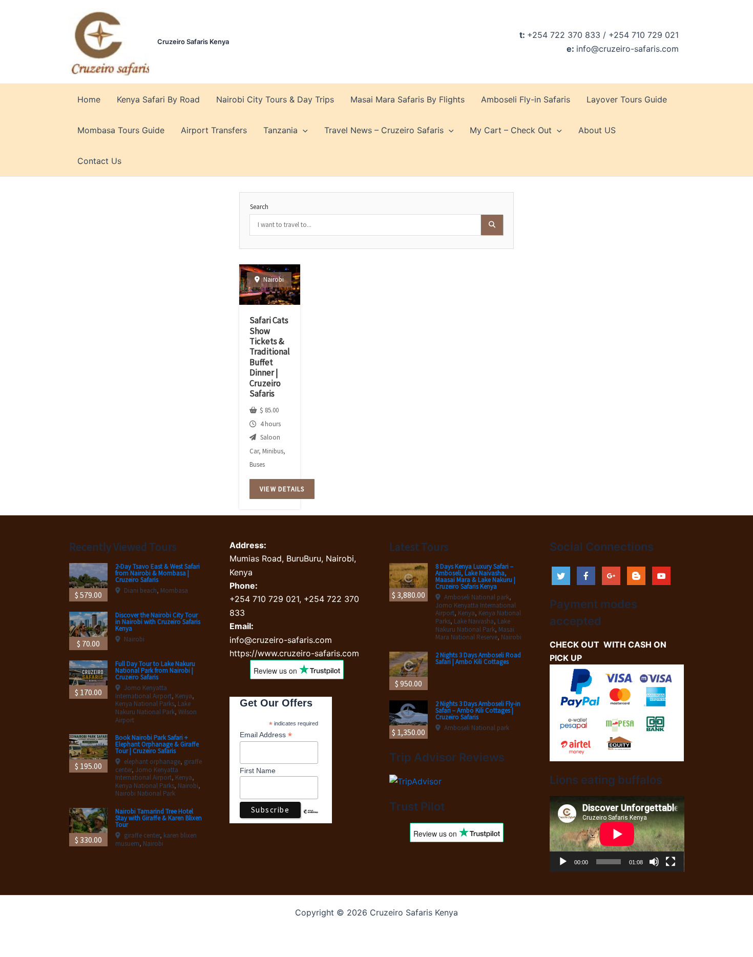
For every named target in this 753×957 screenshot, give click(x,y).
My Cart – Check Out (511, 130)
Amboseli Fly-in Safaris (525, 99)
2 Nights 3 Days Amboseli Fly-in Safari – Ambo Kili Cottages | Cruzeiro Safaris (477, 710)
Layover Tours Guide (627, 99)
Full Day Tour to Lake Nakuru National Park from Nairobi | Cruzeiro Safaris (155, 670)
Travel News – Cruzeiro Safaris (384, 130)
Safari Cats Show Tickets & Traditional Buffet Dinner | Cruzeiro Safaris (269, 357)
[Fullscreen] (670, 862)
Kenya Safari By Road (158, 99)
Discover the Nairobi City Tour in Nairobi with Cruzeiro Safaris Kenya (157, 622)
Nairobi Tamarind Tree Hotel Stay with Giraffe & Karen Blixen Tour (158, 818)
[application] (617, 834)
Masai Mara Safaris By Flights (407, 99)
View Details (282, 489)
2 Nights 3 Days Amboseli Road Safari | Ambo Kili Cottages (478, 658)
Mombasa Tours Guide (120, 130)
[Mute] (654, 862)
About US (597, 130)
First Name (258, 770)
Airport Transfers (214, 130)
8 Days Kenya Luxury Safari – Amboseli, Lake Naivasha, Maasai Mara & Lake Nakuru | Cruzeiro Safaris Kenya (475, 576)
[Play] (563, 862)
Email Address (266, 735)
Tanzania (280, 130)
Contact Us (99, 161)
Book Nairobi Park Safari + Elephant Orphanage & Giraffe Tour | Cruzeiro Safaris (157, 744)
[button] (303, 130)
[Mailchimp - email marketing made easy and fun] (310, 819)
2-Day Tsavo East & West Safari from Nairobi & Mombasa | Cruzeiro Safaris (157, 573)
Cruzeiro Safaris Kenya (193, 41)
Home (88, 99)
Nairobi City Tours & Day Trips (275, 99)
